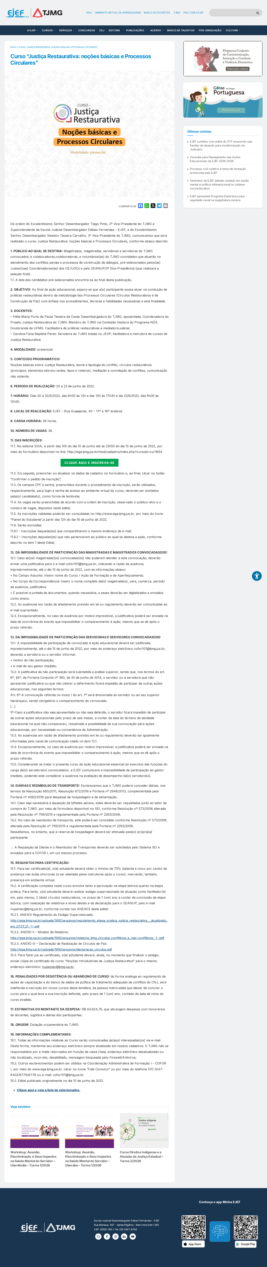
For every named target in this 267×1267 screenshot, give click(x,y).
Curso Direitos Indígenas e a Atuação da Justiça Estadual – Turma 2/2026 (141, 1156)
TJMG (176, 12)
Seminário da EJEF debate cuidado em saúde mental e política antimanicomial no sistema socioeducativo (219, 184)
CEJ (101, 30)
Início (13, 47)
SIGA (89, 12)
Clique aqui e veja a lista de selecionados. (48, 1090)
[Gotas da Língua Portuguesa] (223, 100)
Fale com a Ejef (194, 12)
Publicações (135, 30)
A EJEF (31, 30)
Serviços (65, 30)
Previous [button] (187, 58)
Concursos (86, 30)
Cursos (47, 30)
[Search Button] (258, 13)
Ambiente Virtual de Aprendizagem (118, 12)
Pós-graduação (210, 30)
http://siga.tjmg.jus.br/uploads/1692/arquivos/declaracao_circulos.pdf (61, 949)
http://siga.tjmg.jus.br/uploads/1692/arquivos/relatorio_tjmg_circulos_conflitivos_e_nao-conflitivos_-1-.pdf (87, 938)
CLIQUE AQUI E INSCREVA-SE (90, 463)
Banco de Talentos (180, 30)
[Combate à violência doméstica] (223, 58)
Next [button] (258, 58)
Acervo (155, 30)
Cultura (232, 30)
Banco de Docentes (157, 12)
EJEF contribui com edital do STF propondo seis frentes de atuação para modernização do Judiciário (221, 145)
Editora (114, 30)
